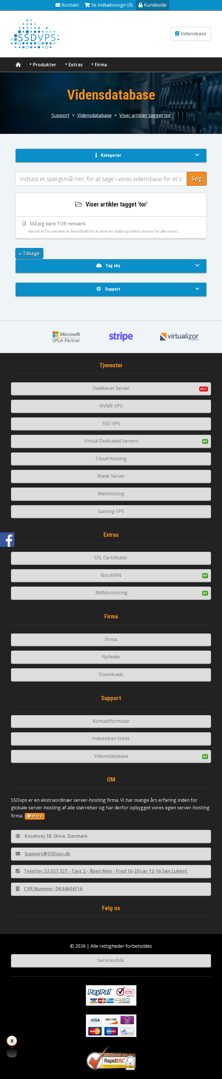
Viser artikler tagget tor (145, 115)
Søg (197, 178)
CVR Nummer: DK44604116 (53, 889)
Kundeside (155, 5)
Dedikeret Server (111, 388)
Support (60, 115)
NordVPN (111, 575)
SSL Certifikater (111, 557)
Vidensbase (193, 33)
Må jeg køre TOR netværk (104, 227)
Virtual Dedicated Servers (111, 441)
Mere (37, 816)
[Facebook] (7, 539)
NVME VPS (111, 406)
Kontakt (70, 5)
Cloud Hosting (111, 458)
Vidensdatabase (94, 115)
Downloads (111, 674)
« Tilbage (29, 253)
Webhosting (111, 493)
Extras (76, 64)
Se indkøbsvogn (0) (112, 5)
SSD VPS (111, 423)
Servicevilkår (111, 960)
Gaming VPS (111, 511)
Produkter (44, 64)
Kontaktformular (111, 721)
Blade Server (111, 476)
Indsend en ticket (111, 738)
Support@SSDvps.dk (47, 853)
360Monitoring (111, 592)
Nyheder (111, 656)
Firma (101, 64)
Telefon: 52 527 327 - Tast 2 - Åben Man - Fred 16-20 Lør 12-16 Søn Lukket (105, 871)
